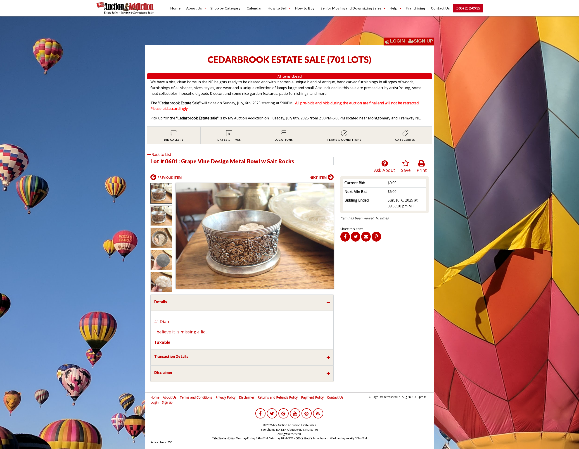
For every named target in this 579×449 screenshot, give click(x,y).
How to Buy (305, 8)
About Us (194, 8)
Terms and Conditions (196, 397)
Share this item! (351, 229)
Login (397, 41)
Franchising (415, 8)
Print (422, 170)
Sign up (167, 402)
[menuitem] (175, 8)
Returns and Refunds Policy (278, 397)
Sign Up (423, 41)
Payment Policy (312, 397)
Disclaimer (246, 397)
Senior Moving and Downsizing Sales (350, 8)
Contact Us (440, 8)
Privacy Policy (225, 397)
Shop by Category (225, 8)
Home (175, 8)
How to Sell (277, 8)
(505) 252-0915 (468, 8)
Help (393, 8)
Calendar (254, 8)
